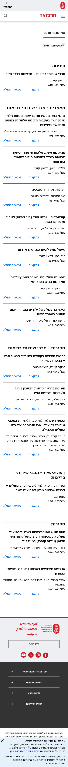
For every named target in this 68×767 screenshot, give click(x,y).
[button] (62, 16)
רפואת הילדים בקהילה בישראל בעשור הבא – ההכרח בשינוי (34, 358)
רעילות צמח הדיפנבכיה (48, 189)
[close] (2, 742)
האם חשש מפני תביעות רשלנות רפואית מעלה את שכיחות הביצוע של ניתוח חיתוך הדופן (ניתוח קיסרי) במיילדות (36, 537)
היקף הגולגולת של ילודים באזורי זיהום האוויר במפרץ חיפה (37, 312)
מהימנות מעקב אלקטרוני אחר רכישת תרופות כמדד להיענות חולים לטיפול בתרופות (39, 157)
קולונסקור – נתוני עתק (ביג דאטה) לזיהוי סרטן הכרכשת (35, 220)
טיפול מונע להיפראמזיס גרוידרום (41, 249)
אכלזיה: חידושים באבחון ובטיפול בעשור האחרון (36, 571)
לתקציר (34, 89)
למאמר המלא (12, 89)
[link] (62, 5)
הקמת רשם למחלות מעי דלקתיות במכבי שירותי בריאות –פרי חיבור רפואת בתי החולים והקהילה (36, 425)
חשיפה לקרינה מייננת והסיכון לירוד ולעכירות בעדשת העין (40, 391)
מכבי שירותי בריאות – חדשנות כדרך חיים (35, 74)
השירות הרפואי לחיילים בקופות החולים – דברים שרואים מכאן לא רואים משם (35, 488)
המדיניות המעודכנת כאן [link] (24, 751)
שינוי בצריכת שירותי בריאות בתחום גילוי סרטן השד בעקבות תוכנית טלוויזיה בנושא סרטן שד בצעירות (35, 120)
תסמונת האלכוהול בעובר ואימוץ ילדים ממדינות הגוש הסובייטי (38, 280)
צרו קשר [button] (34, 644)
